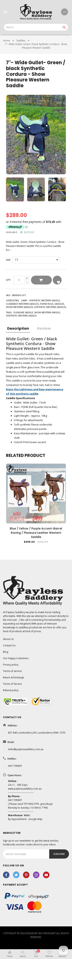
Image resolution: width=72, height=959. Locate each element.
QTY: (8, 279)
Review (44, 328)
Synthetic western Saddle (21, 315)
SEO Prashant (47, 933)
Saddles (59, 303)
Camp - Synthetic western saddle (40, 300)
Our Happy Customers (16, 658)
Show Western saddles (19, 306)
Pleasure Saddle (23, 312)
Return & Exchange (13, 677)
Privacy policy (10, 664)
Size (8, 259)
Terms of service (12, 671)
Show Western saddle (47, 312)
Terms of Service (12, 684)
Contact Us (9, 645)
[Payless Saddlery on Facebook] (6, 874)
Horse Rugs (46, 303)
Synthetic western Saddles (50, 306)
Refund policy (10, 690)
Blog (5, 652)
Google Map (35, 819)
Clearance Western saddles (22, 303)
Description (18, 328)
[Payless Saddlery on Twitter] (16, 874)
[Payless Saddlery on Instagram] (36, 874)
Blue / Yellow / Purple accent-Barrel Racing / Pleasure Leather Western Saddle (36, 533)
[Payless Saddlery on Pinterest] (26, 874)
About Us (8, 639)
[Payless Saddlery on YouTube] (46, 874)
